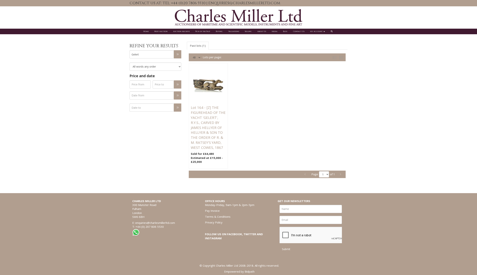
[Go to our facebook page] (333, 3)
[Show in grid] (342, 57)
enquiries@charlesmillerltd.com (155, 223)
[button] (332, 31)
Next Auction (161, 31)
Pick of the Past (202, 31)
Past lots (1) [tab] (198, 45)
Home (146, 31)
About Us (261, 31)
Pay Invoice (212, 210)
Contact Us (298, 31)
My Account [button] (316, 31)
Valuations (233, 31)
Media (274, 31)
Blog (285, 31)
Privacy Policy (213, 222)
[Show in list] (335, 57)
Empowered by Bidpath (239, 271)
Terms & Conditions (217, 216)
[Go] (177, 54)
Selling (248, 31)
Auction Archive (181, 31)
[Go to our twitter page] (341, 3)
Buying (219, 31)
